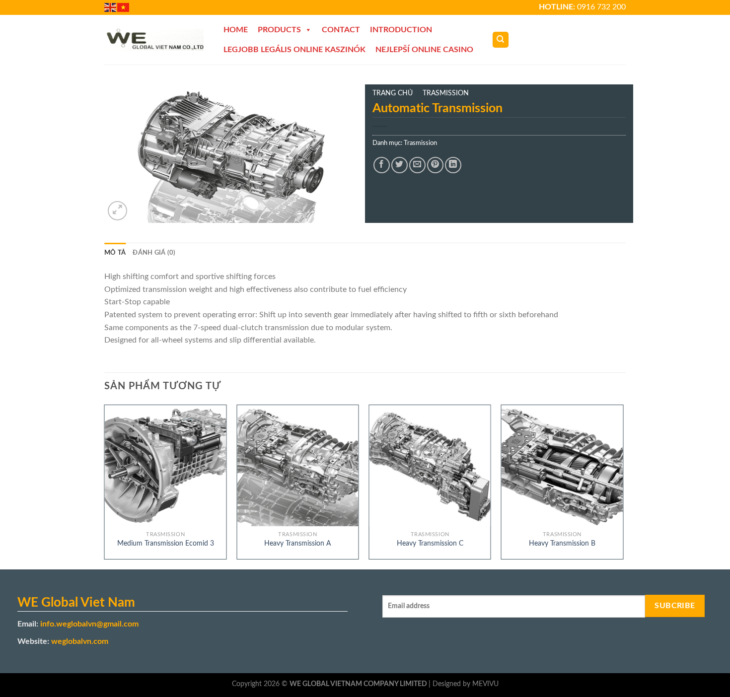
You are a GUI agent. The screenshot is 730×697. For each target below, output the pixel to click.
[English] (110, 7)
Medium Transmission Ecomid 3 (165, 543)
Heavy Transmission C (430, 543)
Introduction (401, 30)
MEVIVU (485, 684)
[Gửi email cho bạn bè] (417, 165)
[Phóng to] (117, 210)
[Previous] (104, 486)
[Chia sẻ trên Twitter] (399, 165)
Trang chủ (392, 93)
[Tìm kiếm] (501, 40)
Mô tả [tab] (115, 253)
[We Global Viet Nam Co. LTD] (154, 40)
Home (235, 30)
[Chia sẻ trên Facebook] (381, 165)
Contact (341, 30)
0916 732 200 (601, 7)
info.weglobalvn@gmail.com (89, 624)
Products (279, 30)
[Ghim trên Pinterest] (435, 165)
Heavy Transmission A (297, 543)
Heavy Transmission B (562, 543)
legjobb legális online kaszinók (294, 50)
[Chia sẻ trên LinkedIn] (453, 165)
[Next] (622, 486)
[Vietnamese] (123, 7)
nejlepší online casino (424, 50)
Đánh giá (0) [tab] (154, 253)
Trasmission (446, 93)
